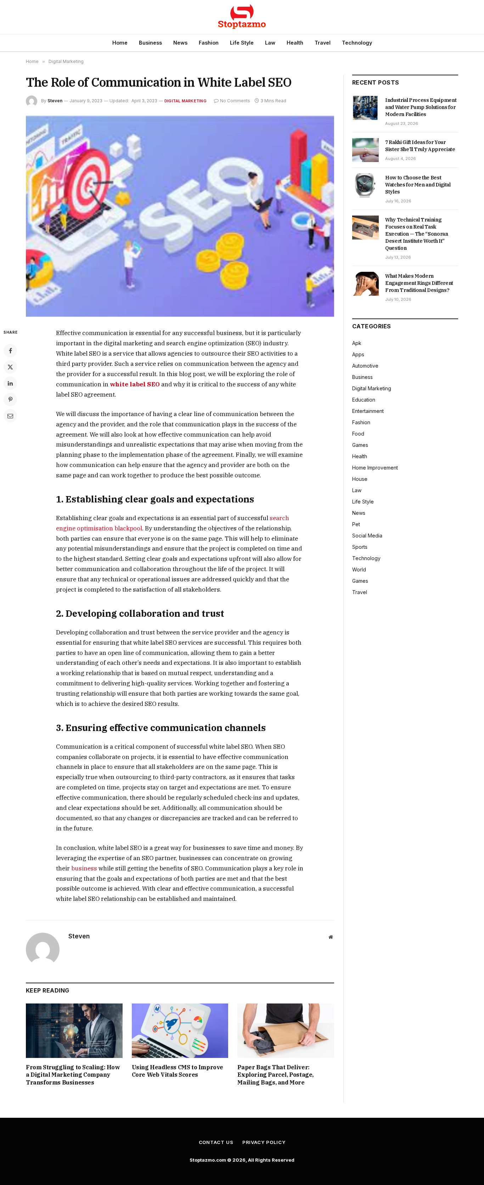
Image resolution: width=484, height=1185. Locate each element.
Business (150, 43)
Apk (356, 343)
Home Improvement (375, 468)
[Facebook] (10, 350)
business (84, 868)
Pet (356, 524)
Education (363, 400)
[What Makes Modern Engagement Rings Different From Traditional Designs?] (365, 284)
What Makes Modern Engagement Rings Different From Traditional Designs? (419, 283)
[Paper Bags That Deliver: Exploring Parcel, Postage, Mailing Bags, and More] (285, 1030)
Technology (357, 43)
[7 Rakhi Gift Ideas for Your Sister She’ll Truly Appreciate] (365, 150)
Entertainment (368, 411)
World (359, 569)
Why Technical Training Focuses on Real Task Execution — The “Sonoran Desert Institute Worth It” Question (416, 234)
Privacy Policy (264, 1142)
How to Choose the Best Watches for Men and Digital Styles (418, 184)
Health (295, 43)
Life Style (242, 43)
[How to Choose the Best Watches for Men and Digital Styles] (365, 185)
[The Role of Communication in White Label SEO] (180, 216)
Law (270, 43)
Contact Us (216, 1142)
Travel (323, 43)
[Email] (10, 415)
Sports (359, 547)
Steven (54, 100)
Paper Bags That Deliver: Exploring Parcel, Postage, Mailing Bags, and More (275, 1075)
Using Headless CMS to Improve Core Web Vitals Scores (177, 1071)
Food (358, 434)
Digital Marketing (185, 100)
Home (120, 43)
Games (360, 445)
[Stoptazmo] (242, 17)
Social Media (367, 536)
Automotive (365, 366)
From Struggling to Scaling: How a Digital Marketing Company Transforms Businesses (73, 1075)
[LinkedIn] (10, 383)
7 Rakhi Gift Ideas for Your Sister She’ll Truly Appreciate (420, 146)
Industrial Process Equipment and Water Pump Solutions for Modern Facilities (420, 107)
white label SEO (135, 384)
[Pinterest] (10, 399)
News (180, 43)
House (359, 479)
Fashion (209, 43)
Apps (358, 354)
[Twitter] (10, 367)
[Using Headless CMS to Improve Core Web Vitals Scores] (180, 1030)
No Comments (235, 100)
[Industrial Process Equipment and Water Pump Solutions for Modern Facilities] (365, 108)
